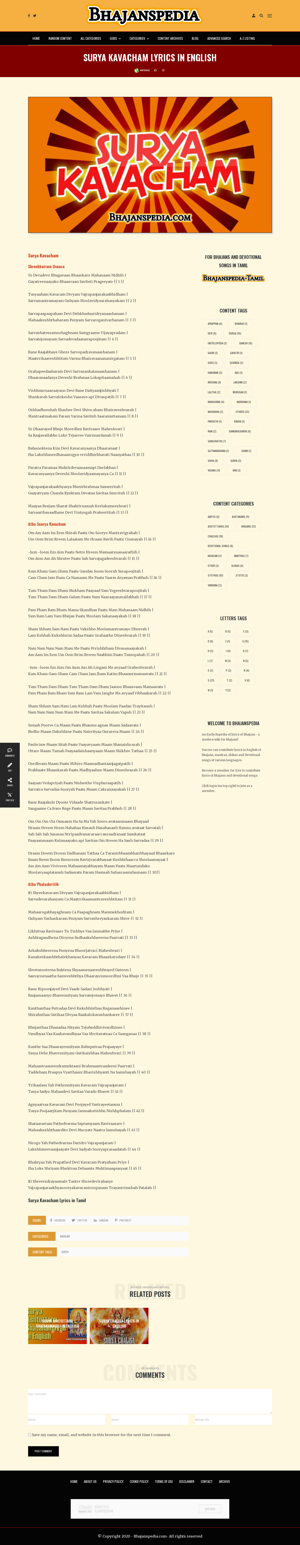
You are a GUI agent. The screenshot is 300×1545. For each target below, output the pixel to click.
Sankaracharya (240, 431)
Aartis (213, 517)
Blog (195, 38)
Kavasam (65, 1236)
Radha (239, 421)
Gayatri (236, 353)
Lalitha (214, 392)
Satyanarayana (218, 451)
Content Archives (170, 38)
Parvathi (215, 421)
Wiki (236, 470)
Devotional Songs (220, 546)
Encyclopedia (217, 343)
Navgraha (215, 412)
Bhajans (248, 526)
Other (213, 565)
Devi (212, 333)
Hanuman (215, 372)
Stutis (242, 575)
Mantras (241, 556)
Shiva (213, 461)
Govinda (236, 363)
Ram (212, 431)
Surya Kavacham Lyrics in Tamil (57, 1200)
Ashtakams (240, 517)
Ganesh (245, 343)
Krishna (214, 382)
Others (242, 412)
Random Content (60, 38)
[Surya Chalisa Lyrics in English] (119, 1326)
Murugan (240, 392)
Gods (113, 38)
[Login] (253, 16)
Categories (137, 38)
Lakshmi (240, 382)
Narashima (216, 402)
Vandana (215, 585)
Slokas (237, 565)
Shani (246, 451)
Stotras (215, 575)
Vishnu (214, 470)
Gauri (213, 353)
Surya (65, 1252)
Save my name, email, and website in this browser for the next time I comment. (101, 1435)
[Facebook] (29, 16)
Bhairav (241, 323)
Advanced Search (219, 38)
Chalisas (215, 536)
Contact (207, 1481)
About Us (90, 1481)
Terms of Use (164, 1481)
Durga (235, 333)
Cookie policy (139, 1481)
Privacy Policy (113, 1481)
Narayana (244, 402)
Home (36, 38)
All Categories (91, 38)
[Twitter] (34, 16)
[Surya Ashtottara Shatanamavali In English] (57, 1326)
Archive (224, 1481)
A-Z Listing (247, 38)
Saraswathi (217, 441)
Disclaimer (186, 1481)
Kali (238, 372)
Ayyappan (215, 323)
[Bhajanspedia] (144, 15)
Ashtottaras (218, 526)
